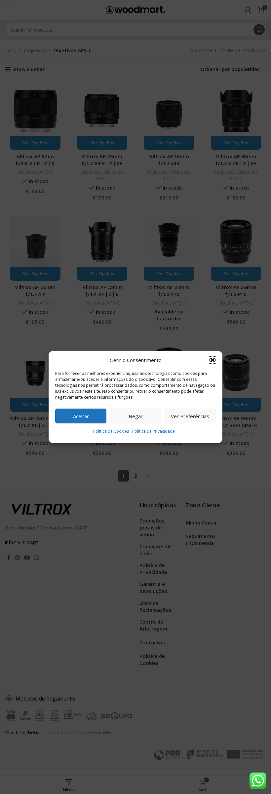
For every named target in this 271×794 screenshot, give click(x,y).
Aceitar (81, 416)
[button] (212, 360)
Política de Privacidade (153, 431)
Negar (136, 416)
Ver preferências (190, 416)
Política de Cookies (111, 431)
